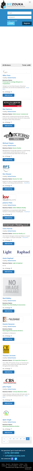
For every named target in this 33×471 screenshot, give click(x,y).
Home (3, 464)
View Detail (8, 95)
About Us (8, 464)
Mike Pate (6, 75)
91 (4, 441)
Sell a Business (15, 464)
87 (17, 438)
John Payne (7, 387)
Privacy (20, 466)
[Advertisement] (16, 43)
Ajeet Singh (7, 420)
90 (27, 438)
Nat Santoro (7, 109)
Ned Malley (7, 298)
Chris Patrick (7, 229)
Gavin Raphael (8, 258)
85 (10, 438)
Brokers (21, 464)
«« (4, 438)
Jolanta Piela (7, 203)
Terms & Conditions (13, 466)
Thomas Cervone (9, 355)
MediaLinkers (28, 469)
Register (27, 23)
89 (24, 438)
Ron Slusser (7, 174)
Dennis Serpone (8, 324)
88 (20, 438)
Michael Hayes (8, 143)
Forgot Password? (12, 21)
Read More (27, 183)
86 (13, 438)
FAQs (26, 464)
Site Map (25, 466)
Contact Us (4, 466)
